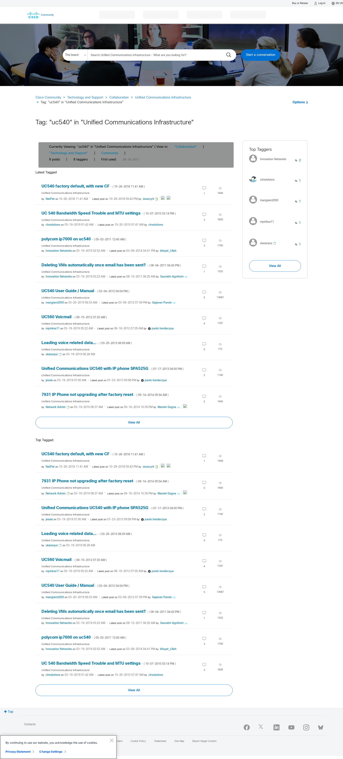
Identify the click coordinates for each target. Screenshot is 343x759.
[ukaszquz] (264, 247)
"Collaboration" (185, 146)
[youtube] (291, 727)
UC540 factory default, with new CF (93, 186)
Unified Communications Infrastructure (163, 97)
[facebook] (247, 727)
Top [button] (10, 711)
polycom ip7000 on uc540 (83, 239)
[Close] (112, 740)
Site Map (179, 741)
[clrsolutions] (263, 183)
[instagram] (306, 727)
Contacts (30, 724)
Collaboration (119, 97)
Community (109, 153)
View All (134, 422)
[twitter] (262, 727)
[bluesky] (320, 726)
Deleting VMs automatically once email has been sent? (111, 265)
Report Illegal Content (204, 741)
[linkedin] (276, 727)
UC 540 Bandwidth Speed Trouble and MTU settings (108, 213)
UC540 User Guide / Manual (85, 291)
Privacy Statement (18, 751)
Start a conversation (260, 54)
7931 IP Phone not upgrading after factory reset (105, 395)
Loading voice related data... (86, 343)
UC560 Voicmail (74, 317)
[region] (58, 747)
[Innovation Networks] (269, 163)
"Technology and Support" (68, 153)
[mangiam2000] (265, 204)
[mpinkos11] (263, 226)
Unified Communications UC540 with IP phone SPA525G (112, 369)
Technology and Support (85, 97)
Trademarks (160, 741)
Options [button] (299, 102)
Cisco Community (48, 97)
